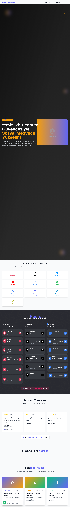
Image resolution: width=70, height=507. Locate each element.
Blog (66, 2)
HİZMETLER (48, 2)
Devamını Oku (7, 503)
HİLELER (58, 2)
